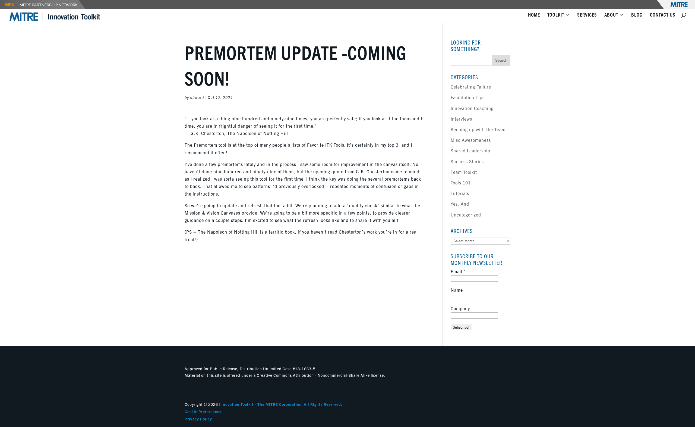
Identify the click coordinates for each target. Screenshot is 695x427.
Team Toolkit (464, 172)
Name (457, 290)
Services (587, 15)
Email (458, 271)
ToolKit (555, 15)
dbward (197, 97)
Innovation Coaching (472, 108)
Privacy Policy (198, 418)
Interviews (461, 118)
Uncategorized (466, 214)
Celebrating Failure (471, 86)
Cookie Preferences (203, 411)
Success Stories (467, 161)
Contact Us (662, 15)
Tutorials (460, 193)
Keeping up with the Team (478, 129)
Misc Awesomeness (471, 140)
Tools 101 (461, 182)
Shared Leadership (470, 150)
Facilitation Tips (468, 97)
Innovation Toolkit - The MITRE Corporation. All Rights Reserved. (280, 404)
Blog (637, 15)
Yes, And (460, 203)
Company (460, 308)
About (611, 15)
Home (534, 15)
